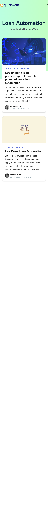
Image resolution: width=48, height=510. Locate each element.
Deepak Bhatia (16, 175)
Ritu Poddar (15, 106)
